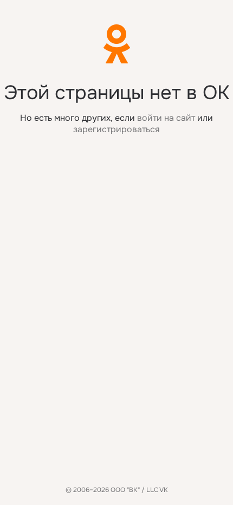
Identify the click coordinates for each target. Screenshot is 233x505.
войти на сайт (166, 118)
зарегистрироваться (116, 129)
